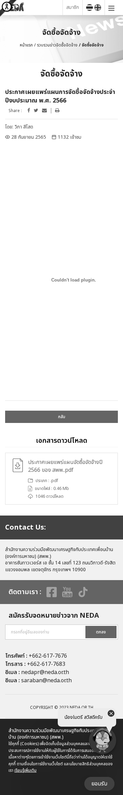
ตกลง (101, 632)
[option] (61, 479)
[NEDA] (33, 7)
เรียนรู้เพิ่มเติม (25, 770)
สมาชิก (72, 7)
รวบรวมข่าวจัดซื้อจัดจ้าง (57, 45)
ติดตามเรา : (25, 592)
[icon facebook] (28, 110)
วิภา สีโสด (24, 127)
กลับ (61, 417)
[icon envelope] (44, 110)
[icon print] (57, 110)
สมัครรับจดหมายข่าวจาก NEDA (54, 615)
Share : (15, 111)
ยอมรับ (99, 784)
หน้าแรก (26, 45)
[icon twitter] (36, 110)
